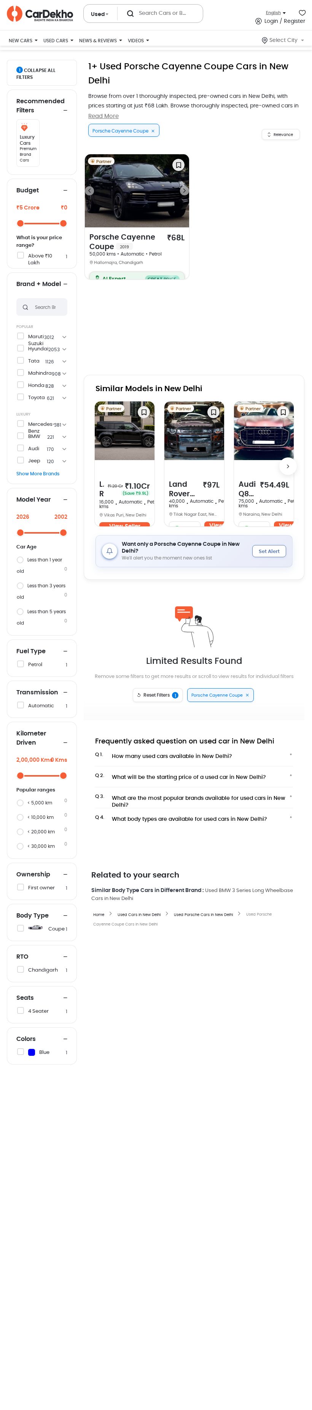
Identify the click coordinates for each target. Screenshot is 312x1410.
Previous (89, 190)
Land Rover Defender (101, 490)
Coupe (56, 929)
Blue (44, 1052)
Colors (26, 1039)
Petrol (35, 664)
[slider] (20, 223)
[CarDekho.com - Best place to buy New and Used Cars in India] (40, 14)
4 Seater (38, 1011)
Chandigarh (43, 970)
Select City (283, 40)
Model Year (33, 500)
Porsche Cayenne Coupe (122, 242)
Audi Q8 (247, 490)
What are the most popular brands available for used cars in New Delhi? (190, 799)
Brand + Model (38, 284)
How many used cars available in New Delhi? (163, 755)
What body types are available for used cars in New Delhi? (181, 818)
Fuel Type (31, 651)
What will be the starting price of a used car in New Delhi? (180, 776)
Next (184, 190)
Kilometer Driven (31, 738)
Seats (25, 998)
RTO (22, 957)
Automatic (41, 705)
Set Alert (269, 551)
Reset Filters (159, 695)
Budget (27, 190)
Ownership (33, 874)
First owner (41, 888)
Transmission (37, 692)
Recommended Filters (40, 106)
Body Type (32, 916)
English (273, 13)
